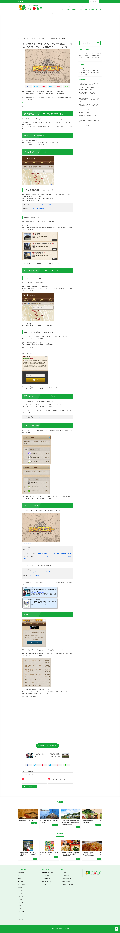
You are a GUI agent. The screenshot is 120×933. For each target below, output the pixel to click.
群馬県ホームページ (66, 872)
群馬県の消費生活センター (67, 875)
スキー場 (68, 9)
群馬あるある (68, 6)
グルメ (63, 9)
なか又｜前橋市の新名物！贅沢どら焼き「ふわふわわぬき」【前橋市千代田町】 (89, 88)
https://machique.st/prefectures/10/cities (42, 204)
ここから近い (93, 6)
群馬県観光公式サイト (66, 878)
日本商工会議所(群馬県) (67, 881)
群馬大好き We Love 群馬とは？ (47, 872)
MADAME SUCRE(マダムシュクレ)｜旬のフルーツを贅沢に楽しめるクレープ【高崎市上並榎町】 (89, 100)
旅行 (52, 6)
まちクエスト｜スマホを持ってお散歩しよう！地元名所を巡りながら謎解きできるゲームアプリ (50, 38)
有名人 (82, 6)
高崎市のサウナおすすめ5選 (85, 109)
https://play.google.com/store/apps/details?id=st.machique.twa (37, 543)
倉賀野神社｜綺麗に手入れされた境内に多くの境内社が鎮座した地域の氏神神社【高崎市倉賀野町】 (89, 120)
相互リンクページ (83, 57)
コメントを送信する (30, 786)
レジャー (80, 9)
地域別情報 (61, 6)
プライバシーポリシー (45, 878)
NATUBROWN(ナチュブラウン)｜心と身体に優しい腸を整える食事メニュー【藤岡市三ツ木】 (89, 105)
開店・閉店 (91, 9)
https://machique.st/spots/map (37, 208)
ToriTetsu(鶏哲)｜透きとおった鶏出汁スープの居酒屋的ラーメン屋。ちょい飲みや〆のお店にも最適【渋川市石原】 (89, 94)
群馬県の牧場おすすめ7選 (85, 112)
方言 (74, 6)
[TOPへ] (116, 929)
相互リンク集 (43, 884)
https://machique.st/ (33, 575)
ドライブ (74, 9)
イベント (99, 6)
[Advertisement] (60, 27)
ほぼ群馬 (85, 9)
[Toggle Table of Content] (23, 106)
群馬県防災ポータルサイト (67, 884)
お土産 (86, 6)
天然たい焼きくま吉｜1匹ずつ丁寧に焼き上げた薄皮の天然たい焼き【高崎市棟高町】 (89, 84)
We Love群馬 (20, 38)
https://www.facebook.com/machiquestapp (43, 572)
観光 (78, 6)
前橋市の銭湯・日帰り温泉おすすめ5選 (88, 115)
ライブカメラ (98, 9)
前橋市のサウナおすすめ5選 (85, 125)
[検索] (98, 43)
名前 (25, 779)
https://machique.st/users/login (42, 417)
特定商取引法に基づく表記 (46, 881)
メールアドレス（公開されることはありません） (60, 779)
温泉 (56, 6)
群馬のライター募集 (45, 875)
